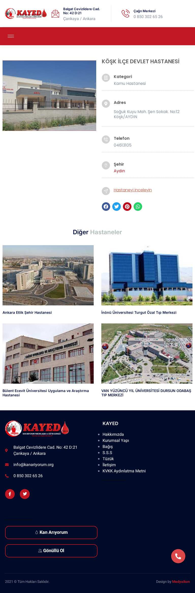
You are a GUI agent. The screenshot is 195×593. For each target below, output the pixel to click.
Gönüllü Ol (53, 550)
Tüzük (108, 459)
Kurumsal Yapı (116, 441)
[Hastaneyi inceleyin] (106, 191)
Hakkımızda (113, 434)
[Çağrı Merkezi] (126, 13)
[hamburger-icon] (11, 36)
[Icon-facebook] (10, 494)
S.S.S (107, 453)
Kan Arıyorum (54, 532)
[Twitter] (24, 494)
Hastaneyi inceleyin (133, 190)
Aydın (119, 171)
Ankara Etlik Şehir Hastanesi (27, 312)
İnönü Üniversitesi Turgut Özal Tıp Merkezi (138, 312)
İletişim (109, 465)
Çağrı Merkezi (144, 11)
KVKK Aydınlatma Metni (124, 471)
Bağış (108, 447)
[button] (106, 206)
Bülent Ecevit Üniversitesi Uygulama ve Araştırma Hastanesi (46, 392)
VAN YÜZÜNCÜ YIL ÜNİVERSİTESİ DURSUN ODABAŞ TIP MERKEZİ (146, 392)
